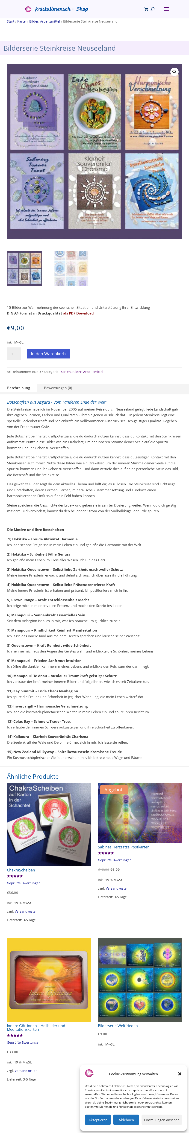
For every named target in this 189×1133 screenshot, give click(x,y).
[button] (179, 1074)
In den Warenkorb (48, 353)
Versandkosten (26, 911)
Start (10, 21)
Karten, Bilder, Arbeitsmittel (38, 21)
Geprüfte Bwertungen (24, 883)
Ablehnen (126, 1120)
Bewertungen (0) (58, 387)
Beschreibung (18, 387)
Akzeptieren (98, 1120)
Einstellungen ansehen (162, 1120)
